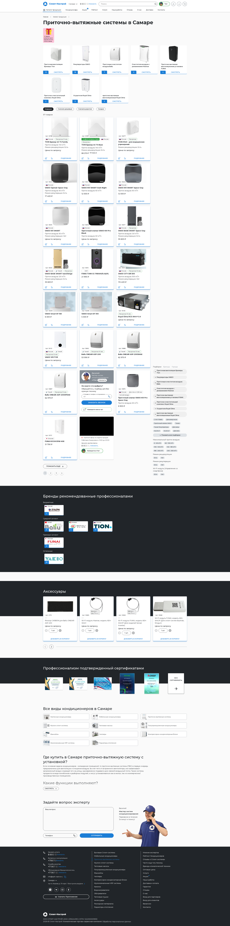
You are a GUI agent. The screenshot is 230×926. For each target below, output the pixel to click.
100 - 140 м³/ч (158, 447)
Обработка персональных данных (116, 922)
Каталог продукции (53, 10)
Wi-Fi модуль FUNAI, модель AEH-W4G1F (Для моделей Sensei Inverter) (132, 623)
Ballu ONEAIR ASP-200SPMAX (57, 395)
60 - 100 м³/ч (169, 443)
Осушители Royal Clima (166, 409)
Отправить (96, 835)
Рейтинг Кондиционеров (153, 856)
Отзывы (130, 10)
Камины (97, 887)
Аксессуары (99, 900)
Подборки (157, 367)
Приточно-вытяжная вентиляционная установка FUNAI (170, 396)
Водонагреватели (101, 890)
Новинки (48, 109)
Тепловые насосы (101, 866)
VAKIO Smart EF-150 (53, 314)
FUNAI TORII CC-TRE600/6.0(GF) (95, 274)
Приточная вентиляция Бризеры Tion (170, 372)
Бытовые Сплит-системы (104, 853)
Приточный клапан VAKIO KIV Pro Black (96, 232)
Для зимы (175, 427)
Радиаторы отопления (103, 907)
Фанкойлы (98, 873)
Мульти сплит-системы (104, 863)
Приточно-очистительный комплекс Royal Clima (167, 403)
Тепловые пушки (101, 897)
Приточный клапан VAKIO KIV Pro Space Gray (132, 399)
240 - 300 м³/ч (172, 450)
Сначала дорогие (85, 109)
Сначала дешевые (65, 109)
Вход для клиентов (151, 900)
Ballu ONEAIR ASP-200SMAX (130, 354)
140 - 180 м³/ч (171, 447)
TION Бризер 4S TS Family (56, 142)
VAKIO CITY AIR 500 (126, 274)
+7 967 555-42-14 (57, 872)
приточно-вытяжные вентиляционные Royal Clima (168, 414)
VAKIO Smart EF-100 (90, 314)
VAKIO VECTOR (51, 357)
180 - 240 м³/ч (158, 450)
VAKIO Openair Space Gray (56, 188)
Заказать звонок (96, 403)
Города (175, 367)
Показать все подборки (170, 435)
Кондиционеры (72, 10)
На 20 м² (157, 431)
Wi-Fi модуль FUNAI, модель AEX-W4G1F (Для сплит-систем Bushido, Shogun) (169, 620)
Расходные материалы (103, 904)
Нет (162, 458)
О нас (139, 10)
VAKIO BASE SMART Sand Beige (58, 274)
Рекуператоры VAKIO (165, 377)
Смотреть (49, 788)
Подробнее (66, 158)
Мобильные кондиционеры (105, 856)
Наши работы (117, 10)
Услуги (104, 10)
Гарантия (147, 887)
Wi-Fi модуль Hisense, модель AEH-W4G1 (96, 622)
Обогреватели (100, 894)
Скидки (101, 109)
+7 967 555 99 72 (57, 866)
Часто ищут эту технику (153, 863)
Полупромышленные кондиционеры (109, 870)
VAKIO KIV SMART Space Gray (130, 188)
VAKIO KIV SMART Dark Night (94, 188)
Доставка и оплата (151, 883)
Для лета (176, 431)
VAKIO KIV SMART (52, 231)
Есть (155, 458)
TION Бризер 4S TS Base (92, 145)
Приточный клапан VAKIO (163, 423)
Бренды (166, 367)
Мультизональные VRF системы (107, 883)
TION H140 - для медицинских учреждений (131, 143)
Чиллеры (98, 876)
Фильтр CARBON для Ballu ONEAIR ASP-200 (59, 622)
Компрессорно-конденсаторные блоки (110, 880)
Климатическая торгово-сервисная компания (82, 922)
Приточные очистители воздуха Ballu (169, 383)
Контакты (161, 10)
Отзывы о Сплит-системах (154, 859)
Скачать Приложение (67, 897)
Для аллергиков (171, 419)
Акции (85, 9)
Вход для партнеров (151, 897)
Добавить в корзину (60, 639)
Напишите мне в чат (95, 409)
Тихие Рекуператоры (161, 427)
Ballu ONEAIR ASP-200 (91, 354)
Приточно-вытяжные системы (106, 859)
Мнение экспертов (151, 853)
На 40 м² (167, 431)
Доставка (149, 10)
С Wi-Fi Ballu (158, 419)
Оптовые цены (149, 870)
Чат (165, 4)
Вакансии (147, 904)
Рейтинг (94, 10)
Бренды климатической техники (156, 866)
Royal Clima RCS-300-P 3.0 (129, 317)
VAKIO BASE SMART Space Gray (131, 231)
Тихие (177, 423)
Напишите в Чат (93, 451)
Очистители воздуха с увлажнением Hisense (165, 390)
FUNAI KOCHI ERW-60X (54, 441)
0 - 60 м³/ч (157, 443)
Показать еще (53, 466)
